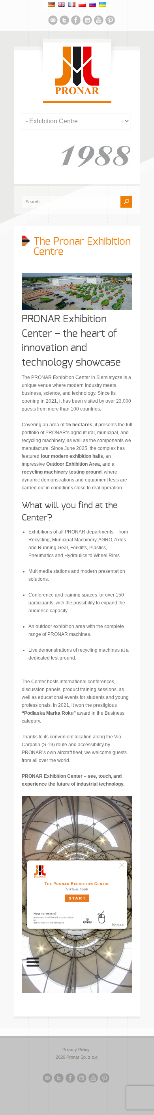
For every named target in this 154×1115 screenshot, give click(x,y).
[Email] (53, 21)
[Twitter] (64, 21)
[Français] (71, 4)
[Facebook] (76, 21)
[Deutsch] (51, 4)
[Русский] (92, 4)
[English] (61, 4)
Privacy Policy (76, 1049)
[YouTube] (98, 21)
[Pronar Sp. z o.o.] (77, 93)
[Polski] (82, 4)
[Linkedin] (87, 21)
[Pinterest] (110, 21)
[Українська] (102, 4)
